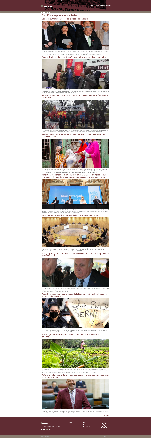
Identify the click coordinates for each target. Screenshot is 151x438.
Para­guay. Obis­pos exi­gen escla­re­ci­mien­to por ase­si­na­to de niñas (71, 215)
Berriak (92, 5)
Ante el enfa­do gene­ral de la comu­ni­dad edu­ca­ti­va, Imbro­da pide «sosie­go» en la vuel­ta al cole (75, 376)
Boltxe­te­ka (102, 5)
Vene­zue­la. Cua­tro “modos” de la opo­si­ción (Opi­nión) (65, 19)
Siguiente (106, 415)
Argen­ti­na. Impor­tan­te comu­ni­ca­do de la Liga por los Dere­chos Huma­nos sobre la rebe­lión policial (74, 295)
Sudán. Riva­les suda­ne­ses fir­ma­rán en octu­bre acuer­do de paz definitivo (74, 57)
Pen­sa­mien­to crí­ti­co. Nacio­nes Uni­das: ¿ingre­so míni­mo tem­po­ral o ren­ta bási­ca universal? (74, 135)
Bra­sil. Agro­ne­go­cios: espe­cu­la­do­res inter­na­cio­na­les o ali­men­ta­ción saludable (72, 335)
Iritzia (97, 5)
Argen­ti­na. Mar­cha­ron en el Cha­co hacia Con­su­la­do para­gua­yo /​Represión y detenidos (75, 96)
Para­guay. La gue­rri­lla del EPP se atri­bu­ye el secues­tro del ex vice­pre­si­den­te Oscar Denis (75, 254)
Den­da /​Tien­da (108, 5)
